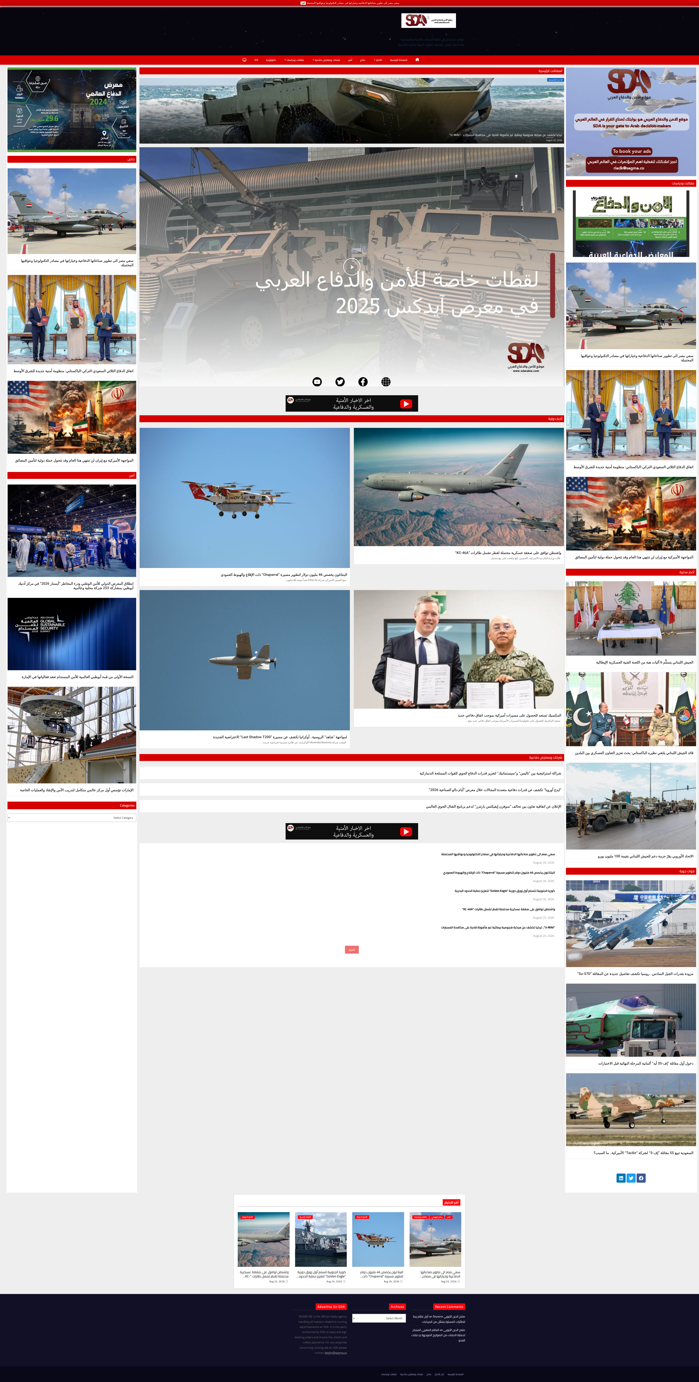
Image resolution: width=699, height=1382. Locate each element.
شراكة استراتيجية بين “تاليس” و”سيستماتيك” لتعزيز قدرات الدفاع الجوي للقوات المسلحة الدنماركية (490, 773)
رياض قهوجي (437, 1217)
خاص (449, 1217)
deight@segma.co (336, 1352)
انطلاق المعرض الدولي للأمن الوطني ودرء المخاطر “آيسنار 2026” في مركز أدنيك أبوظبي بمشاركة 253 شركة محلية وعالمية (75, 585)
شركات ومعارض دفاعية (327, 60)
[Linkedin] (621, 1178)
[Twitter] (631, 1178)
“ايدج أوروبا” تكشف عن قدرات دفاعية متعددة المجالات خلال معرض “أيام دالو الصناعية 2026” (495, 790)
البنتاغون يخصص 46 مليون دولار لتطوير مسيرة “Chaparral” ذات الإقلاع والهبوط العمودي (284, 575)
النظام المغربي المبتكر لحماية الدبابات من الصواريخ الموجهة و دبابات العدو (438, 1335)
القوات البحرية (305, 1217)
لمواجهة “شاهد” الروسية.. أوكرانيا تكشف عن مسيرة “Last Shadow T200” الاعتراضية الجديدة (280, 737)
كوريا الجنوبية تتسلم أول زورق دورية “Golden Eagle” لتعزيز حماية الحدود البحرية (505, 890)
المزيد (352, 949)
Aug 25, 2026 (277, 1281)
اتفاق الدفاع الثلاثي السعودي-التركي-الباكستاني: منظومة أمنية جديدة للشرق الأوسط (633, 467)
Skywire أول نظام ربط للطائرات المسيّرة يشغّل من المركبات (439, 1319)
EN (256, 60)
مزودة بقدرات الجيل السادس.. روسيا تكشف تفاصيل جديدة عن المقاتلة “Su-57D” (635, 974)
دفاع (362, 60)
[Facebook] (641, 1178)
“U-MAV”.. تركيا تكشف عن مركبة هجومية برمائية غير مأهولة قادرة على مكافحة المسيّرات (498, 927)
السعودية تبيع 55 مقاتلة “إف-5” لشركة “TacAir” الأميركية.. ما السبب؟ (643, 1153)
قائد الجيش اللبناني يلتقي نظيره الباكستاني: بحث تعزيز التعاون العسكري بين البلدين (634, 753)
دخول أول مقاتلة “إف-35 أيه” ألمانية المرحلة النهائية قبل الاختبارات (645, 1063)
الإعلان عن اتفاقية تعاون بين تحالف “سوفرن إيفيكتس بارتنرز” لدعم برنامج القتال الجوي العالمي (493, 806)
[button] (343, 140)
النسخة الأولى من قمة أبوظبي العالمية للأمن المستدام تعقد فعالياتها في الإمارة (77, 677)
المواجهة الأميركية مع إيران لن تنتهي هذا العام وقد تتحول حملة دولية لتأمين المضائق (634, 557)
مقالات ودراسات (295, 60)
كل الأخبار (439, 1374)
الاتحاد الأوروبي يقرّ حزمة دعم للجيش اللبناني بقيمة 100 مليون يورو (645, 856)
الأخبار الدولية (362, 1217)
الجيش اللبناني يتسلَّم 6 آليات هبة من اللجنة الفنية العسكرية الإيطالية (644, 662)
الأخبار (378, 60)
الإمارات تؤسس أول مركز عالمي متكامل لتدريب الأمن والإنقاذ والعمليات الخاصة (76, 790)
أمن (350, 60)
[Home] (417, 60)
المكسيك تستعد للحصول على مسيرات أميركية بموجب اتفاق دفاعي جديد (509, 715)
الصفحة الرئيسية (399, 60)
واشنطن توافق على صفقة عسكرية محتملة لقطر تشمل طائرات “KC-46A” (508, 553)
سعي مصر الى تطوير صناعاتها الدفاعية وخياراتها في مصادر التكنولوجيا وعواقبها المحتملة (498, 854)
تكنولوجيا (271, 60)
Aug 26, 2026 (449, 1281)
